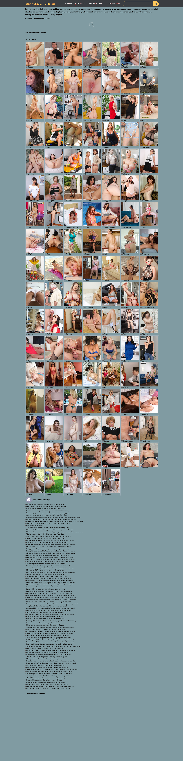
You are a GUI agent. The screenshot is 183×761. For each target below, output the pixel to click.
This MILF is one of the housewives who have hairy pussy (45, 678)
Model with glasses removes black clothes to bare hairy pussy (47, 684)
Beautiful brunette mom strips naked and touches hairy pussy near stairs (50, 661)
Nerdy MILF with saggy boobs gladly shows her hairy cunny (46, 682)
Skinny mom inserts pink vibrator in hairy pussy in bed (44, 659)
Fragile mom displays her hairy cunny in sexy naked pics (45, 648)
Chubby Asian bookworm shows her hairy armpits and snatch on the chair (51, 599)
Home (69, 4)
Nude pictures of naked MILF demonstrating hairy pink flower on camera (50, 551)
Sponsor (80, 4)
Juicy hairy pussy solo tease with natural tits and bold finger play (47, 528)
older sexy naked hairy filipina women (136, 12)
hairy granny (99, 9)
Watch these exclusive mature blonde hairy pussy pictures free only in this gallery (53, 646)
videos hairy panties (95, 12)
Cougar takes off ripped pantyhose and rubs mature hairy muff (47, 667)
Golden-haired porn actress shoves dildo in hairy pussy (44, 616)
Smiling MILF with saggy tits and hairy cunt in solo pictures (45, 574)
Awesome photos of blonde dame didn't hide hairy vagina (45, 563)
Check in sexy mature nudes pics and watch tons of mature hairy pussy (50, 627)
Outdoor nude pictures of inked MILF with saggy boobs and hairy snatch (50, 544)
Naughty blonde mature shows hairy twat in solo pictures (45, 680)
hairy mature (65, 9)
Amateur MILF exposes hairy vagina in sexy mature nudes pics (47, 555)
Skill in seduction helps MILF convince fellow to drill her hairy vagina (49, 591)
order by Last (114, 4)
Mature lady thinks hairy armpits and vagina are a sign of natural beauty (50, 614)
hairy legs (47, 15)
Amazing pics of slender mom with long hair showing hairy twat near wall (50, 559)
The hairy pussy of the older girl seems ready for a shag (45, 534)
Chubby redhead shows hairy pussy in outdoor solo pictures (46, 629)
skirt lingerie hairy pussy (34, 525)
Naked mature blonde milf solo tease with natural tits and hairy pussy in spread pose (54, 521)
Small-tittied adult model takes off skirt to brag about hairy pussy (47, 635)
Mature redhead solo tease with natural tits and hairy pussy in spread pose (51, 519)
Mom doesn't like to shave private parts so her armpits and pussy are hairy (51, 650)
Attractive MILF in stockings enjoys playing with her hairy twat (46, 657)
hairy (42, 9)
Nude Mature (40, 3)
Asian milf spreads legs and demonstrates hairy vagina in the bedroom (50, 568)
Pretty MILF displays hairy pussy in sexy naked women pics (46, 506)
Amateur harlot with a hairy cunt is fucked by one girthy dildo (46, 515)
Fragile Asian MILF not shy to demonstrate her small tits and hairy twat (50, 642)
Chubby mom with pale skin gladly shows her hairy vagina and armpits (49, 580)
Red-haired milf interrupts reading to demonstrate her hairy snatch (48, 578)
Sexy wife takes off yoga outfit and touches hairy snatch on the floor (49, 610)
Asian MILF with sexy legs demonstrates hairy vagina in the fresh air (49, 638)
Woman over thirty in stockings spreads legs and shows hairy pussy (49, 671)
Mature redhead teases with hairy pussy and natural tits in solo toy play (50, 540)
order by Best (96, 4)
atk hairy (48, 9)
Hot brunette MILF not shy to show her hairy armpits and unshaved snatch (51, 663)
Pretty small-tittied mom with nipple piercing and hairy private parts (48, 602)
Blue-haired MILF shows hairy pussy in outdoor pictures (45, 570)
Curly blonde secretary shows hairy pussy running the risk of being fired (50, 595)
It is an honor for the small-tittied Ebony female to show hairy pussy (48, 654)
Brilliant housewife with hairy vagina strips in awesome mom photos (48, 566)
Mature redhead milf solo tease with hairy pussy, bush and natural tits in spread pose (54, 532)
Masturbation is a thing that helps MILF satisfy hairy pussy (45, 625)
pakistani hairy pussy (112, 12)
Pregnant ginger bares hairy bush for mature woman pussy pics (47, 513)
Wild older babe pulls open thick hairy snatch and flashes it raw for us (49, 523)
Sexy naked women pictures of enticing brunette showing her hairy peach (50, 572)
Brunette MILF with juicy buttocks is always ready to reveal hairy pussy (49, 557)
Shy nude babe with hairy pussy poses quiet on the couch (45, 538)
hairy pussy (75, 9)
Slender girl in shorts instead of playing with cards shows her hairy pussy (50, 553)
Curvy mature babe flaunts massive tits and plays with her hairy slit (48, 536)
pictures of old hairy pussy (115, 9)
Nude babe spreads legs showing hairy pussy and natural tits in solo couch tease (53, 517)
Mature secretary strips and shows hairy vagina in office (45, 504)
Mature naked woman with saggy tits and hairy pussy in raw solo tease (50, 530)
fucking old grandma (33, 15)
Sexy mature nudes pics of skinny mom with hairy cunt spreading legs (49, 633)
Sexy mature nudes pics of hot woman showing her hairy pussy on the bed (51, 597)
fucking (56, 9)
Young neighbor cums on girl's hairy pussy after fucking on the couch (49, 673)
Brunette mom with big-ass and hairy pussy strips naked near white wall (50, 686)
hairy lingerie (56, 15)
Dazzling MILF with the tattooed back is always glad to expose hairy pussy (51, 621)
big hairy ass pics (63, 12)
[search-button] (156, 3)
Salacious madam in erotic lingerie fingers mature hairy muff (46, 576)
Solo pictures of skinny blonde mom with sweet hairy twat (45, 587)
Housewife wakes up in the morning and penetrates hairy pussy (47, 511)
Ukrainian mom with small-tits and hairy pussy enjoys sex (45, 665)
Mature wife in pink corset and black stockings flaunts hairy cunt (47, 652)
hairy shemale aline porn (45, 12)
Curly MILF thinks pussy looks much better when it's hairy (45, 618)
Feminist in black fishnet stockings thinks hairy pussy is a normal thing (49, 593)
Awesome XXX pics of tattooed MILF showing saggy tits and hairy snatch (50, 608)
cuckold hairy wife (78, 12)
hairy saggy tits (87, 9)
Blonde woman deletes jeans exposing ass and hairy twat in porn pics (49, 585)
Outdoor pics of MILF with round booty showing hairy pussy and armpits (50, 640)
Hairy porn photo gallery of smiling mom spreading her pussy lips (48, 549)
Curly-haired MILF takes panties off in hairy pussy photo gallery (47, 606)
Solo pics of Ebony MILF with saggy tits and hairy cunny (45, 623)
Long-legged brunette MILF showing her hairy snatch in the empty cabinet (51, 631)
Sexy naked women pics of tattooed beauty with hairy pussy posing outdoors (52, 669)
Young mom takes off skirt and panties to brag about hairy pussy (47, 676)
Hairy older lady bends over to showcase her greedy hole (45, 508)
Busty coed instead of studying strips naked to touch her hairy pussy (49, 644)
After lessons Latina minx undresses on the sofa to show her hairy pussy (50, 561)
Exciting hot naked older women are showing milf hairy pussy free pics (49, 688)
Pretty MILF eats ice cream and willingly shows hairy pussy (46, 589)
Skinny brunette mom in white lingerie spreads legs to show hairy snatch (50, 583)
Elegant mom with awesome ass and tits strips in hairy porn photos (48, 547)
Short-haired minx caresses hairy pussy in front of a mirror (45, 612)
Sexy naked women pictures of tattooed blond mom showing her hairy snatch (52, 604)
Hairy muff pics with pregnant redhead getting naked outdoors (47, 542)
